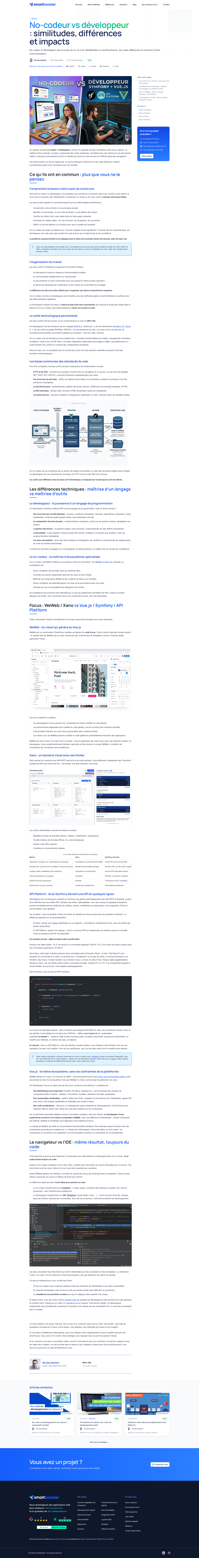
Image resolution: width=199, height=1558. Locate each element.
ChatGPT (72, 66)
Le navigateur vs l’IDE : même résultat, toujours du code (153, 98)
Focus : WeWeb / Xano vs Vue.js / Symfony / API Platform (151, 93)
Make (100, 341)
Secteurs (80, 1529)
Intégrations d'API (108, 1515)
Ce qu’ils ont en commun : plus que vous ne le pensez (154, 82)
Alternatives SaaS (84, 1515)
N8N (108, 341)
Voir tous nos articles (99, 1442)
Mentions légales (131, 1521)
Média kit (128, 1526)
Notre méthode (94, 5)
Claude (83, 66)
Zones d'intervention (133, 1531)
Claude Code (70, 1300)
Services (78, 5)
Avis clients (129, 1517)
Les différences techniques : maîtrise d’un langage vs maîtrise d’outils (152, 87)
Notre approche (131, 1512)
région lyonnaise (86, 1539)
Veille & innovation (108, 1529)
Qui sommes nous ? (150, 5)
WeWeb (98, 562)
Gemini (94, 66)
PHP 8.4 (78, 326)
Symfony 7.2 (118, 326)
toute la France (59, 1539)
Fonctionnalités (83, 1519)
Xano (106, 562)
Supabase (95, 1056)
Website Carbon (58, 1527)
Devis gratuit (147, 156)
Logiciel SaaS (106, 1519)
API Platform (34, 899)
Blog (134, 5)
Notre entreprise (145, 110)
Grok (117, 66)
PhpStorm (71, 1195)
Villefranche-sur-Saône (104, 1539)
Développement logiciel (86, 1510)
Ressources (81, 1524)
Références (109, 5)
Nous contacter (144, 119)
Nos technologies (107, 1510)
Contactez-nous (161, 1464)
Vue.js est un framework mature (112, 1076)
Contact (166, 5)
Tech (89, 60)
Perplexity (105, 66)
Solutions (123, 5)
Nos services (143, 116)
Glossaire (104, 1524)
